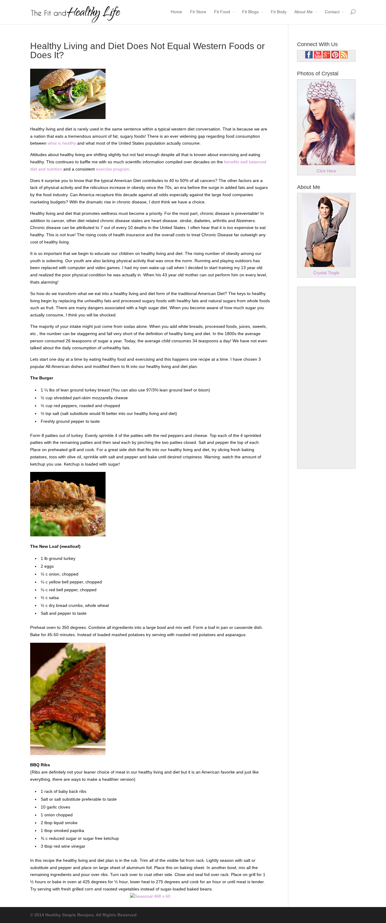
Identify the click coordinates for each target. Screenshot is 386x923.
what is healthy (62, 143)
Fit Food (222, 11)
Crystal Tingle (326, 272)
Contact (332, 11)
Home (176, 11)
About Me (303, 11)
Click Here (326, 170)
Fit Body (278, 11)
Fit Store (198, 11)
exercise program (112, 169)
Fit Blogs (250, 11)
